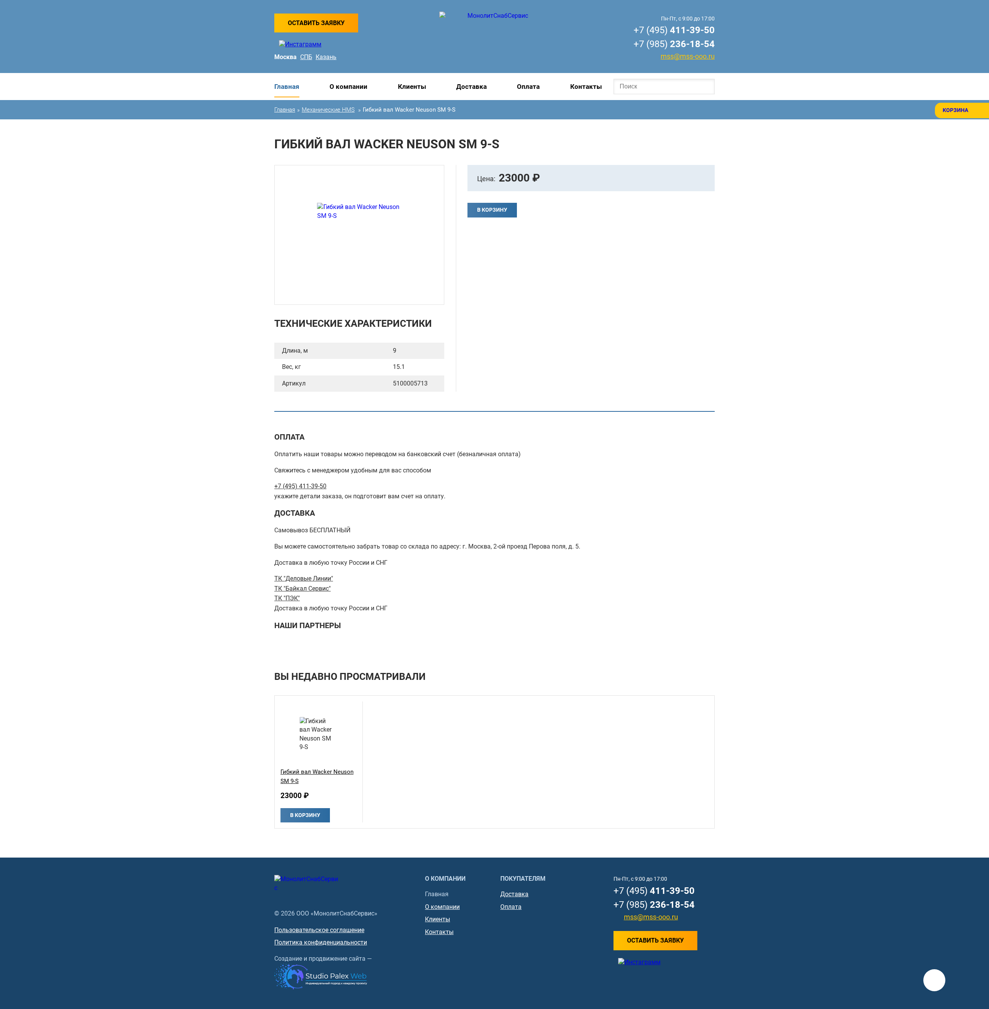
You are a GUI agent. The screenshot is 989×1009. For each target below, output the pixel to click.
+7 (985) (674, 44)
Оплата (528, 86)
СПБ (306, 57)
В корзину (492, 210)
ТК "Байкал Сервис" (302, 588)
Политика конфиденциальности (320, 942)
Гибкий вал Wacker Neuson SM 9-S (316, 776)
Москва (285, 57)
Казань (326, 57)
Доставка (471, 86)
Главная (286, 86)
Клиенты (412, 86)
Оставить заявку (316, 23)
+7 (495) (674, 30)
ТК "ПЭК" (287, 598)
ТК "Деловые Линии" (303, 578)
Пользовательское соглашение (319, 930)
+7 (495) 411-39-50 (300, 486)
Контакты (586, 86)
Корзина (955, 110)
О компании (348, 86)
